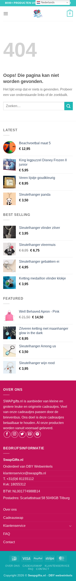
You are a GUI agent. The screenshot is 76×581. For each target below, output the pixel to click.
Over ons (10, 509)
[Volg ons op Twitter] (22, 434)
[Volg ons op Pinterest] (37, 434)
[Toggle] (70, 525)
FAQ (6, 534)
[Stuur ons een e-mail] (29, 434)
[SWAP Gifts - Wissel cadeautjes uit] (38, 13)
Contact (9, 542)
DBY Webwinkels (39, 466)
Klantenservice (14, 525)
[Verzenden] (68, 106)
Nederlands (47, 2)
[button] (5, 13)
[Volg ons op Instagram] (14, 434)
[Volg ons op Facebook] (7, 434)
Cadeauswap (13, 517)
